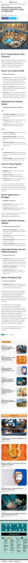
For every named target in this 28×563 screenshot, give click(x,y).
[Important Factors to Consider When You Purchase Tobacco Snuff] (22, 370)
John (6, 15)
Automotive (3, 345)
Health (2, 366)
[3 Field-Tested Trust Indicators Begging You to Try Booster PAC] (22, 349)
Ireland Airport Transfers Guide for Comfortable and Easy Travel (8, 402)
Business (3, 4)
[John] (2, 15)
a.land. (6, 334)
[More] (18, 18)
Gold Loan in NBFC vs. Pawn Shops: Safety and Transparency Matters (8, 359)
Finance (2, 356)
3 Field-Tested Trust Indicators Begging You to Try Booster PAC (8, 348)
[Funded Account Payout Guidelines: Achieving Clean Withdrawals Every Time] (22, 381)
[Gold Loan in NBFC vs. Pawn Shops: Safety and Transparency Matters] (22, 360)
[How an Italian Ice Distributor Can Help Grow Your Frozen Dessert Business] (22, 392)
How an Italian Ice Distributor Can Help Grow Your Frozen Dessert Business (8, 391)
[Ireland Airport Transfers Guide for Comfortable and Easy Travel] (22, 403)
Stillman (3, 441)
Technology (3, 377)
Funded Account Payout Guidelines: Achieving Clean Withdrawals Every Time (7, 380)
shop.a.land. (11, 334)
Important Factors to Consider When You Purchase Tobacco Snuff (7, 369)
